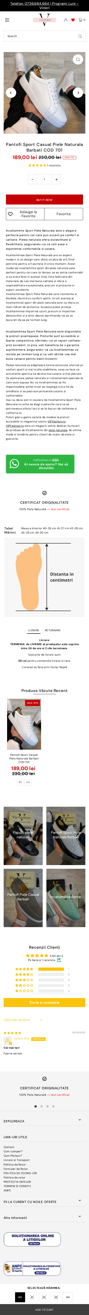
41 (32, 1297)
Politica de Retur (15, 1164)
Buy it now (44, 200)
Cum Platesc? (13, 1156)
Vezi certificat (60, 509)
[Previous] (11, 93)
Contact (9, 1147)
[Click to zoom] (78, 59)
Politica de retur (15, 1177)
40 (20, 1297)
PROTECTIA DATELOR (17, 1182)
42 (44, 1297)
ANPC (7, 1190)
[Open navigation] (17, 19)
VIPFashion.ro (57, 421)
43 (56, 1297)
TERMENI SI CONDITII (17, 1186)
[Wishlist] (73, 20)
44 (68, 1297)
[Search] (80, 36)
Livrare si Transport (17, 1160)
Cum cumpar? (13, 1151)
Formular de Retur (16, 1169)
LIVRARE (33, 630)
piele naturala (58, 430)
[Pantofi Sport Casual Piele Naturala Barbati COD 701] (24, 724)
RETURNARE (53, 630)
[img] (12, 1033)
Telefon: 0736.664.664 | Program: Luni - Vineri (44, 5)
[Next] (78, 93)
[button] (38, 165)
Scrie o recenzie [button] (44, 1002)
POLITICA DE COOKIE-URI (20, 1173)
